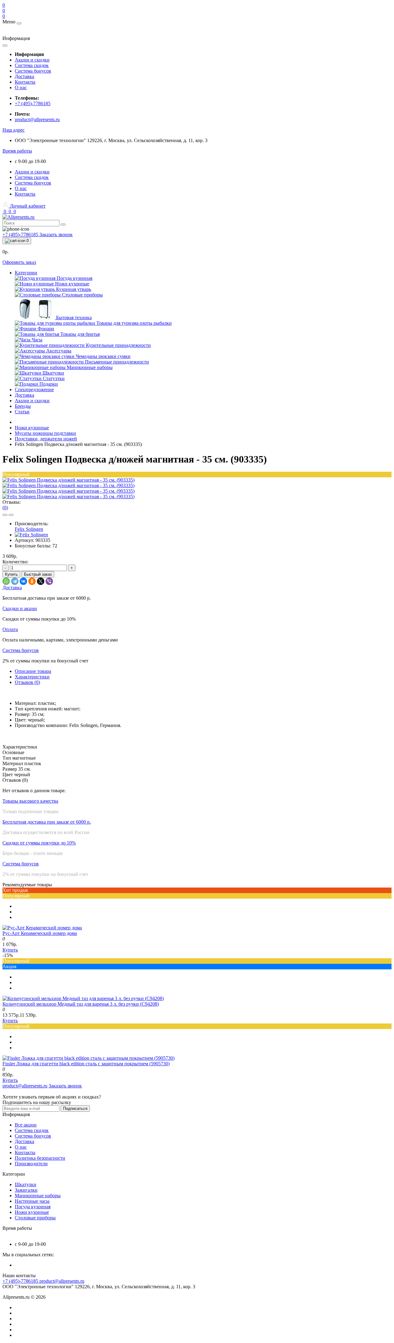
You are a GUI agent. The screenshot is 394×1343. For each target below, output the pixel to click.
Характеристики (32, 676)
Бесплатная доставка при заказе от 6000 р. (46, 821)
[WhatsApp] (6, 581)
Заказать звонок (56, 234)
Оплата (10, 629)
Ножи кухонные (32, 427)
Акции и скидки (32, 59)
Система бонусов (33, 71)
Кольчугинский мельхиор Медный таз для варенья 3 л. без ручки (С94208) (80, 1004)
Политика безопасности (40, 1158)
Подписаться (75, 1108)
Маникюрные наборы (38, 1195)
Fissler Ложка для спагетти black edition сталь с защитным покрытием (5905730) (86, 1063)
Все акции (26, 1124)
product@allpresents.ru (37, 119)
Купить (11, 574)
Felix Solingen (29, 529)
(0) (5, 507)
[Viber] (49, 581)
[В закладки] (4, 515)
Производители (31, 1163)
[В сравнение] (11, 515)
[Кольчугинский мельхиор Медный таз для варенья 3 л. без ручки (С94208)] (83, 998)
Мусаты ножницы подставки (45, 433)
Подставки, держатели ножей (46, 438)
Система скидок (32, 65)
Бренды (23, 406)
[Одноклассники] (32, 581)
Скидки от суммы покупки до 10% (39, 842)
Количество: (15, 561)
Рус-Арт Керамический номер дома (39, 933)
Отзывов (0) (27, 682)
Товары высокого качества (30, 801)
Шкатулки (25, 1184)
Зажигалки (26, 1190)
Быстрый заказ (38, 574)
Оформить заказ (19, 262)
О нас (21, 87)
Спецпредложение (34, 389)
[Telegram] (14, 581)
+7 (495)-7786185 (32, 103)
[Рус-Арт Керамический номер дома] (42, 927)
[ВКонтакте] (23, 581)
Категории (26, 272)
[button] (13, 130)
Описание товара (33, 671)
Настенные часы (32, 1201)
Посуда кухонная (32, 1206)
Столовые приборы (35, 1217)
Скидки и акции (19, 608)
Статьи (22, 411)
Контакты (25, 82)
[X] (40, 581)
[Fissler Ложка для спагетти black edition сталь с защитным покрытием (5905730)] (88, 1058)
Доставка (24, 76)
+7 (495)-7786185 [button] (20, 1281)
